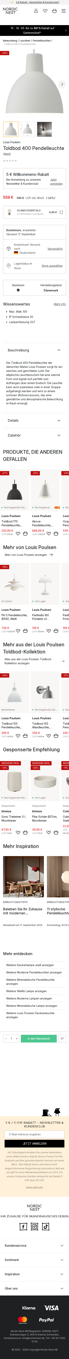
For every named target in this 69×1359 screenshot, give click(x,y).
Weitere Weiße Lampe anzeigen (26, 991)
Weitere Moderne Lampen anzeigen (29, 998)
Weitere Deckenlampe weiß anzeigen (30, 965)
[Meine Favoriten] (45, 10)
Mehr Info (60, 304)
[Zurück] (7, 84)
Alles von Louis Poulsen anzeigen (26, 554)
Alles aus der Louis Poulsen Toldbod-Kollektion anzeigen (28, 661)
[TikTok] (45, 1226)
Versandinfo (55, 248)
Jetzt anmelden (56, 181)
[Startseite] (10, 11)
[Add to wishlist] (18, 533)
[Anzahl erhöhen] (16, 1039)
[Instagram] (34, 1226)
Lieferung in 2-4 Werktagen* (37, 2)
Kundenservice (15, 1245)
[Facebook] (23, 1226)
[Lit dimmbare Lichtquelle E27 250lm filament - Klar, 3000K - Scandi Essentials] (9, 212)
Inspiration (12, 1274)
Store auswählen (52, 265)
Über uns (11, 1288)
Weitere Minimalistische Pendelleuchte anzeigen (30, 981)
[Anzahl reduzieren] (5, 1039)
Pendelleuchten (42, 40)
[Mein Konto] (36, 10)
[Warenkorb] (54, 10)
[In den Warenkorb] (25, 533)
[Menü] (63, 10)
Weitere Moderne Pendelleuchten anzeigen (34, 972)
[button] (10, 161)
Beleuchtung (10, 40)
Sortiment (12, 1260)
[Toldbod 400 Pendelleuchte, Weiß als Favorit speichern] (62, 1039)
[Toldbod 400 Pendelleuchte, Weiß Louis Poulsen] (34, 83)
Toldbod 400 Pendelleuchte (20, 44)
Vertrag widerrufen (34, 1187)
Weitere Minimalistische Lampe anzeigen (31, 1005)
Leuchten (25, 40)
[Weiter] (62, 84)
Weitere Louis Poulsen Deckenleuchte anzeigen (30, 1015)
